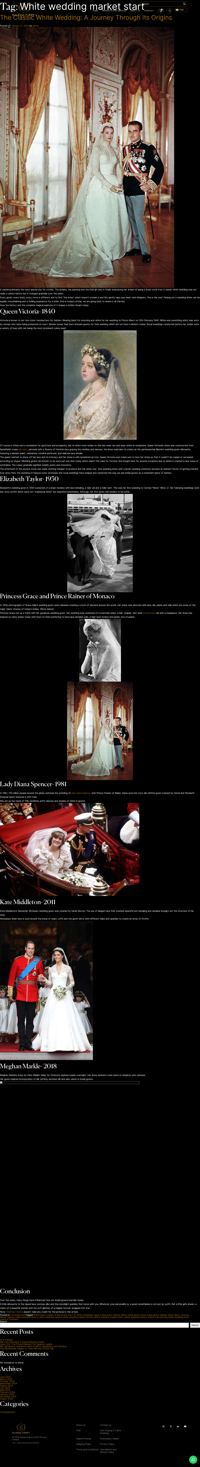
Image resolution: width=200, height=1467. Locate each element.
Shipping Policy (83, 1444)
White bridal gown (130, 1315)
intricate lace (148, 613)
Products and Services (114, 11)
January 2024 (7, 1394)
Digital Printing (83, 1438)
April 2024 (5, 1390)
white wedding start (178, 1317)
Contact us (105, 1425)
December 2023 (8, 1397)
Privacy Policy (107, 1444)
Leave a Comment (9, 1319)
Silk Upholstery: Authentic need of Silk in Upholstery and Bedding (33, 1346)
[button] (193, 1460)
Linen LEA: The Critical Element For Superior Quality (26, 1344)
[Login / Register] (169, 11)
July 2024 (5, 1388)
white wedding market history (78, 1317)
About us (135, 11)
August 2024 (6, 1386)
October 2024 (7, 1381)
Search (3, 1322)
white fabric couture (178, 1315)
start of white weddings (80, 1315)
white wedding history (26, 1317)
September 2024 (8, 1383)
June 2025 (5, 1377)
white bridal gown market (153, 1315)
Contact (149, 11)
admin (36, 26)
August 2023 (6, 1399)
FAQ (78, 1430)
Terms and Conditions (87, 1449)
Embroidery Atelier (109, 1438)
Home (95, 11)
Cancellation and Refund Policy (108, 1451)
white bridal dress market (107, 1315)
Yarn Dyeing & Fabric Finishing (110, 1432)
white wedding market (50, 1317)
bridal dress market (43, 1315)
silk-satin (23, 449)
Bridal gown (61, 1315)
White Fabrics (7, 1317)
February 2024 (7, 1392)
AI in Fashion (6, 1340)
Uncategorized (18, 1315)
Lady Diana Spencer (80, 793)
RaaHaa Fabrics (15, 1312)
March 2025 (6, 1379)
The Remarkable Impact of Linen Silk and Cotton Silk (27, 1349)
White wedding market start (108, 1317)
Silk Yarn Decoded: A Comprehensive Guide (22, 1342)
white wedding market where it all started (145, 1317)
